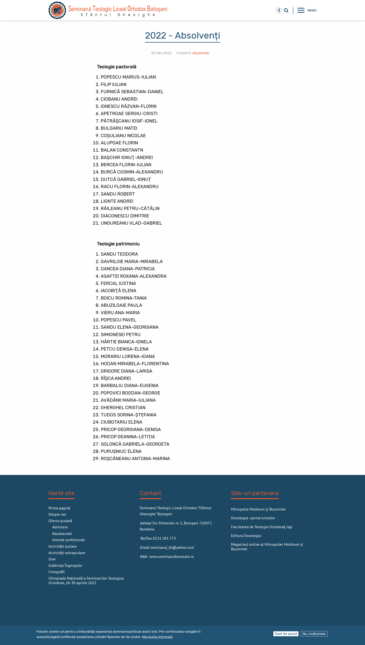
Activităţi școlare (62, 546)
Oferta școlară (60, 520)
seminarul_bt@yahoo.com (172, 547)
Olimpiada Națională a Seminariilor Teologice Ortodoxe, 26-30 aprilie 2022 (86, 580)
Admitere (60, 527)
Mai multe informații (157, 637)
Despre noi (57, 514)
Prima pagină (59, 508)
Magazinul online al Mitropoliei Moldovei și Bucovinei (267, 546)
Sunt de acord (286, 634)
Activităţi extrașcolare (66, 552)
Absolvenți (200, 53)
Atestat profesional (68, 539)
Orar (52, 559)
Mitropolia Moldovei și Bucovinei (258, 509)
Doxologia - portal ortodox (253, 517)
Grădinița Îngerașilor (65, 565)
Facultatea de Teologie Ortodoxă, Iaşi (261, 526)
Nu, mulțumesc (314, 634)
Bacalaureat (62, 533)
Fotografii (56, 571)
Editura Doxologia (246, 535)
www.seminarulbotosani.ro (171, 556)
